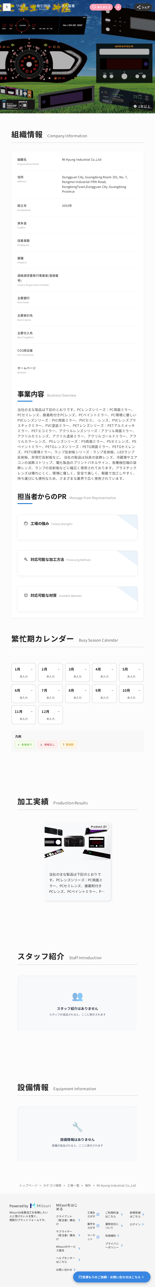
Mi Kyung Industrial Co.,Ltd (116, 1185)
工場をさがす (91, 1214)
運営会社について (112, 1226)
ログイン (135, 1224)
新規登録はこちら (135, 1214)
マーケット (91, 1237)
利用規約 (110, 1235)
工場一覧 (73, 1185)
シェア (146, 7)
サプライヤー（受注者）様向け (65, 1235)
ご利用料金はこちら (112, 1214)
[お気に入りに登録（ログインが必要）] (128, 7)
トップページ (28, 1185)
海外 (88, 1185)
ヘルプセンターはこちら (65, 1260)
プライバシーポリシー (112, 1245)
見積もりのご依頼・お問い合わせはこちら (111, 1277)
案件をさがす (91, 1226)
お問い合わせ (64, 1269)
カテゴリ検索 (52, 1185)
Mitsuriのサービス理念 (66, 1248)
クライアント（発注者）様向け (65, 1220)
